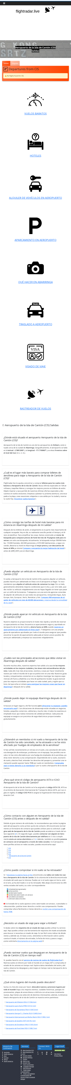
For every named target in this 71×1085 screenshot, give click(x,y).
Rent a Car (26, 1061)
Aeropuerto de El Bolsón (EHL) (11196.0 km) (21, 1002)
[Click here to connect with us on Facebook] (37, 1052)
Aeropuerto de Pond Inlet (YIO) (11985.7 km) (21, 1028)
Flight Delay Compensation (26, 1071)
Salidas (6, 63)
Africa (6, 1059)
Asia (5, 1056)
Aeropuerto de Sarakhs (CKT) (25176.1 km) (21, 1021)
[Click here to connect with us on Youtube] (42, 1052)
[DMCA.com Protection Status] (59, 1051)
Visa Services (27, 1068)
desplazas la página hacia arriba (20, 875)
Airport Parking (27, 1057)
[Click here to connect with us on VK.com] (51, 1054)
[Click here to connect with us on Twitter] (51, 1052)
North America (8, 1061)
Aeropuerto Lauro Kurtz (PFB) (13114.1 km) (21, 1006)
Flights (25, 1059)
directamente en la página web (29, 941)
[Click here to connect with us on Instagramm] (38, 1054)
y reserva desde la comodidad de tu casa (35, 600)
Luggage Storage (28, 1066)
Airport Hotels (27, 1056)
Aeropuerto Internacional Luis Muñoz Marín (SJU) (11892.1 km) (28, 1017)
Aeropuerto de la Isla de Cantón (20, 856)
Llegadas (15, 63)
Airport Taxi (26, 1063)
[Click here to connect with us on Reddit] (46, 1054)
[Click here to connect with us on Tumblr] (42, 1054)
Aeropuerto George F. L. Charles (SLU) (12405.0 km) (24, 1013)
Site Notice (57, 1054)
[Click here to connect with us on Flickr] (46, 1052)
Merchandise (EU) (28, 1050)
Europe (6, 1058)
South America (8, 1054)
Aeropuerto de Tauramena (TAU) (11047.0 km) (22, 1010)
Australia (7, 1052)
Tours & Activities (28, 1065)
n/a (9, 848)
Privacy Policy (58, 1056)
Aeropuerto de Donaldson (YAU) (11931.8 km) (22, 1025)
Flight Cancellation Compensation (28, 1074)
